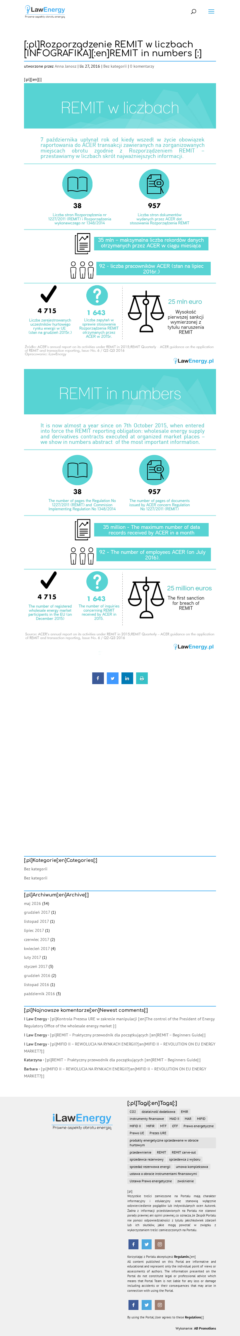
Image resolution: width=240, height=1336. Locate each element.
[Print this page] (142, 682)
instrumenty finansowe (147, 1118)
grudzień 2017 (37, 912)
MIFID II (135, 1126)
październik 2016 (39, 993)
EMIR (184, 1111)
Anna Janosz (65, 66)
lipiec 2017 (34, 930)
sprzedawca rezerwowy (147, 1159)
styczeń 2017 (35, 966)
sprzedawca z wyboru (184, 1159)
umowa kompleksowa (192, 1166)
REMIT (161, 1152)
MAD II (174, 1118)
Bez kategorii (115, 66)
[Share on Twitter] (113, 682)
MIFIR (150, 1126)
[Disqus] (120, 761)
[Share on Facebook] (98, 682)
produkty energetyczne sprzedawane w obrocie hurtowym (164, 1142)
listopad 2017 (36, 921)
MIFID (201, 1118)
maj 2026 (32, 903)
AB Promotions (205, 1328)
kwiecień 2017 (37, 948)
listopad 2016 (36, 984)
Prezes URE (158, 1133)
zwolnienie (185, 1181)
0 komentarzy (142, 66)
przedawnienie (140, 1152)
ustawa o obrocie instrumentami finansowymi (163, 1173)
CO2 (133, 1111)
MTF (163, 1126)
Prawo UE (137, 1133)
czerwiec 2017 (36, 939)
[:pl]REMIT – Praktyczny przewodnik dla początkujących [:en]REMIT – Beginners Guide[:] (127, 1035)
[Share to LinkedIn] (127, 682)
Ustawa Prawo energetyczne (151, 1181)
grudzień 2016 (37, 975)
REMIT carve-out (184, 1152)
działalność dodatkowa (158, 1111)
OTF (175, 1126)
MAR (188, 1118)
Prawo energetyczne (199, 1126)
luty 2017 (32, 957)
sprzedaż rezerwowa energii (150, 1166)
